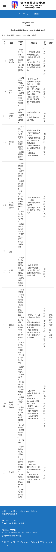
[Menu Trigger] (4, 5)
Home (21, 14)
